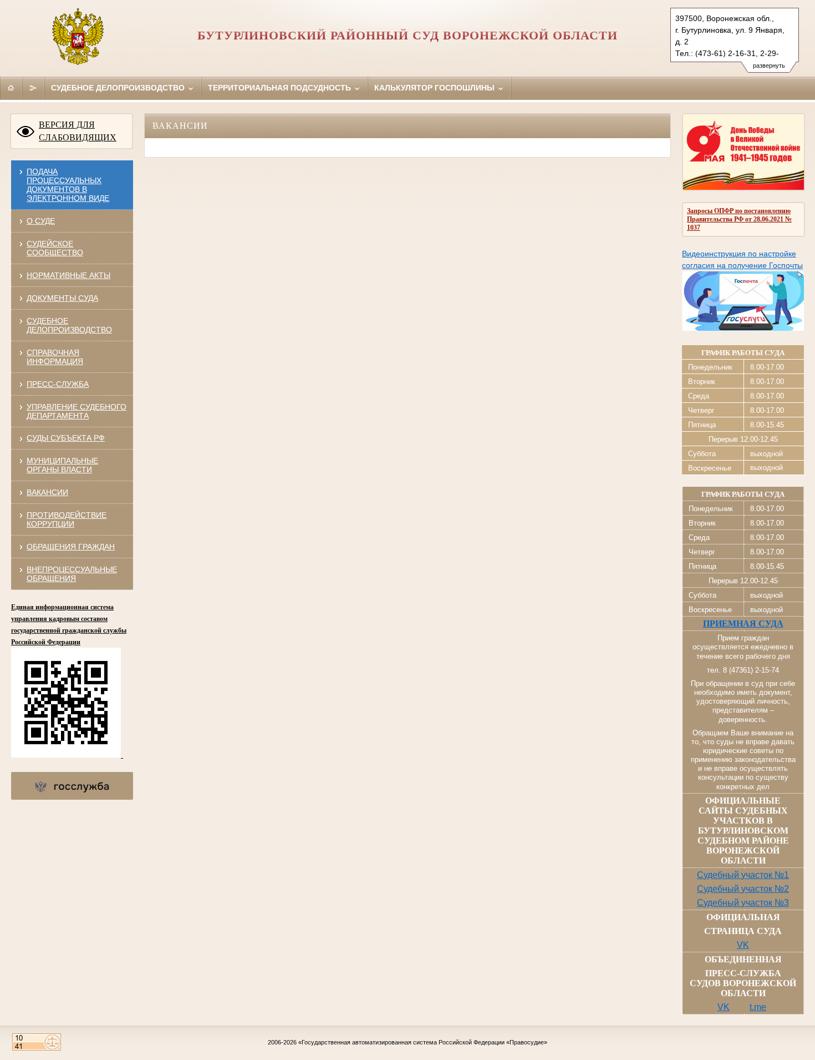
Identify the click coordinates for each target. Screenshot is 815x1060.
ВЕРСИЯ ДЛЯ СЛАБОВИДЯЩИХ (77, 131)
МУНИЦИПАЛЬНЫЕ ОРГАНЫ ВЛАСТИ (62, 465)
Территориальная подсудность (280, 87)
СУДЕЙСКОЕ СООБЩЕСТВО (55, 248)
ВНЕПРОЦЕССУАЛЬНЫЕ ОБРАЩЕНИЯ (72, 574)
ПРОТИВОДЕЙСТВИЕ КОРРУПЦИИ (66, 519)
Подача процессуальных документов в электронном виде (68, 185)
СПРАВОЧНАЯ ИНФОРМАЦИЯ (55, 357)
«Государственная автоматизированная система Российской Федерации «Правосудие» (422, 1042)
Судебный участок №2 (743, 889)
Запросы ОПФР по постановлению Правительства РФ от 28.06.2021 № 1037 (739, 219)
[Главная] (11, 88)
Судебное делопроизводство (119, 87)
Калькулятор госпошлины (435, 87)
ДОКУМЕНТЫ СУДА (62, 298)
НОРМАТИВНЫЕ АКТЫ (68, 275)
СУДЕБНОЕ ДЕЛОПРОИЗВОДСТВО (69, 325)
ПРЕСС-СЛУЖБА (58, 384)
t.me (758, 1007)
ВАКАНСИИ (47, 492)
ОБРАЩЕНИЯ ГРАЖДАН (71, 546)
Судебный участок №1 (743, 875)
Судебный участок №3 (743, 902)
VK (743, 945)
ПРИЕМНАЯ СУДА (743, 623)
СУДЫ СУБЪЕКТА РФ (66, 437)
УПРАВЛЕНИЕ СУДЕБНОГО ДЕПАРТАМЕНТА (76, 411)
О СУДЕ (41, 220)
